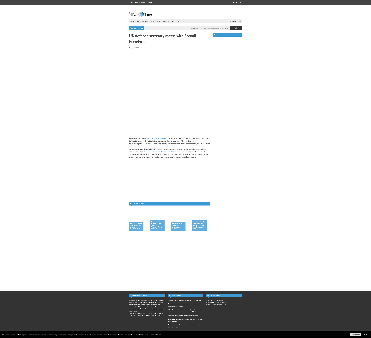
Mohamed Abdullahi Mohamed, (157, 138)
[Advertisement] (207, 12)
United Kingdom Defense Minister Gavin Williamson (160, 152)
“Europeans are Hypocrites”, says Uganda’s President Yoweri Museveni (156, 225)
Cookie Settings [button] (355, 334)
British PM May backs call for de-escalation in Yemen (177, 226)
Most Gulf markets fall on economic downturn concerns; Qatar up (136, 226)
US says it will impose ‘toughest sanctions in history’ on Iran (200, 28)
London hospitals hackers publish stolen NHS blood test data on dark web (198, 225)
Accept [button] (365, 334)
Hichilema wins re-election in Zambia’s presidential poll (183, 315)
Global (183, 28)
